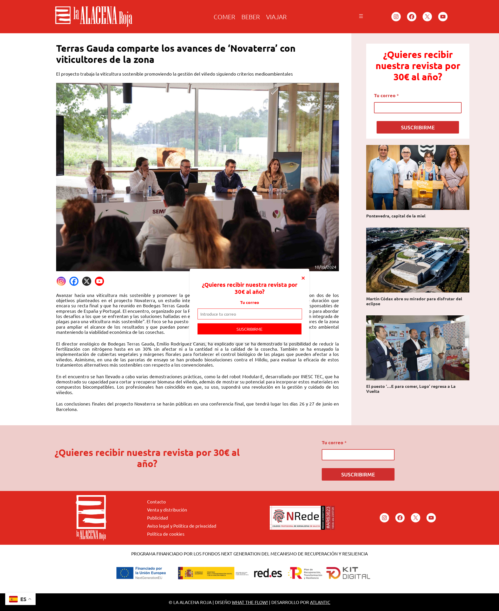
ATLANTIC (320, 602)
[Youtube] (99, 281)
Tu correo (249, 302)
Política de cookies (166, 533)
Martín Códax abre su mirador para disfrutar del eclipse (414, 301)
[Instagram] (61, 281)
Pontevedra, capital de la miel (395, 215)
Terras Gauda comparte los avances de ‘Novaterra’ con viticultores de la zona (176, 54)
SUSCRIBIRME (249, 328)
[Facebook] (73, 281)
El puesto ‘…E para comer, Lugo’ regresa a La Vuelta (411, 388)
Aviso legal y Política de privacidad (181, 525)
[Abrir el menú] (361, 16)
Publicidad (157, 517)
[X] (86, 281)
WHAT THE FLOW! (250, 602)
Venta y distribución (167, 509)
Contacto (156, 501)
